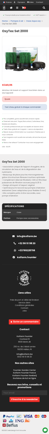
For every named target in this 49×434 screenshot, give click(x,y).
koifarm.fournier (26, 257)
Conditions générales (24, 305)
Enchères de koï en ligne (24, 378)
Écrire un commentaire (26, 321)
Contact (39, 2)
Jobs (24, 310)
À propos (21, 2)
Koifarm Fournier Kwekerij (24, 375)
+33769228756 (26, 250)
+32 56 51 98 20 (26, 243)
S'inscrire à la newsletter (24, 399)
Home (5, 21)
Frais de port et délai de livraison (24, 300)
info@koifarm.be (27, 236)
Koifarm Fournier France (24, 373)
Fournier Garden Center (24, 370)
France (9, 2)
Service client (24, 302)
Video (31, 2)
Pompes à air (17, 21)
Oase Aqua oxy (33, 21)
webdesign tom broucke (17, 430)
